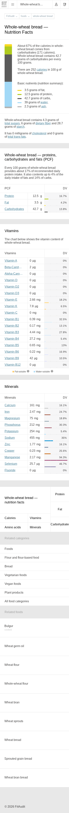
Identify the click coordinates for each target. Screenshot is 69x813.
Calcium (10, 405)
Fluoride (10, 470)
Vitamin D (11, 280)
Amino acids (13, 527)
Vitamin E (11, 299)
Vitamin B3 (12, 332)
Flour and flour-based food (22, 557)
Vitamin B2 (12, 325)
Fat (7, 202)
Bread (9, 566)
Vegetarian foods (16, 575)
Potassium (11, 431)
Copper (9, 450)
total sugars (12, 123)
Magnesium (12, 418)
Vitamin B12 (13, 364)
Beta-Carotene (14, 267)
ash (43, 106)
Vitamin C (11, 312)
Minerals (35, 527)
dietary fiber (43, 123)
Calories (10, 518)
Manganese (12, 457)
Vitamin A (11, 260)
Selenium (11, 463)
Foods (9, 548)
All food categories (17, 601)
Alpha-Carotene (15, 273)
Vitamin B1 (12, 319)
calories (42, 69)
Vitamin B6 (12, 351)
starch (20, 126)
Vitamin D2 (12, 286)
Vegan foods (13, 583)
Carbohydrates (14, 209)
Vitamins (35, 518)
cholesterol (39, 133)
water (43, 102)
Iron (7, 411)
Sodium (10, 437)
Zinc (7, 444)
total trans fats (17, 136)
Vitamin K (11, 306)
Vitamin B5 (12, 345)
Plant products (14, 592)
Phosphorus (12, 424)
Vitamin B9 (12, 358)
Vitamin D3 (12, 293)
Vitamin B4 (12, 338)
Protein (9, 196)
